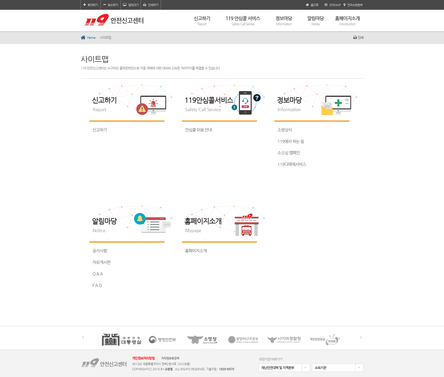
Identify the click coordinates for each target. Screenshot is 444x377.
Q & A (97, 273)
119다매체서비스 (292, 164)
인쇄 (360, 37)
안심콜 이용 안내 (198, 129)
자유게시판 (101, 262)
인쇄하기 (153, 5)
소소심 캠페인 (289, 152)
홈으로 (314, 5)
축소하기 (113, 5)
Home (91, 37)
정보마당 (283, 20)
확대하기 (93, 5)
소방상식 (285, 129)
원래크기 (133, 5)
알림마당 (315, 20)
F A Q (97, 285)
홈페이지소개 (347, 20)
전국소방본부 (355, 5)
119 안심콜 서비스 (243, 20)
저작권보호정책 (170, 358)
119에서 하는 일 (291, 141)
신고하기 (202, 20)
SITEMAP (335, 5)
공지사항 (99, 250)
